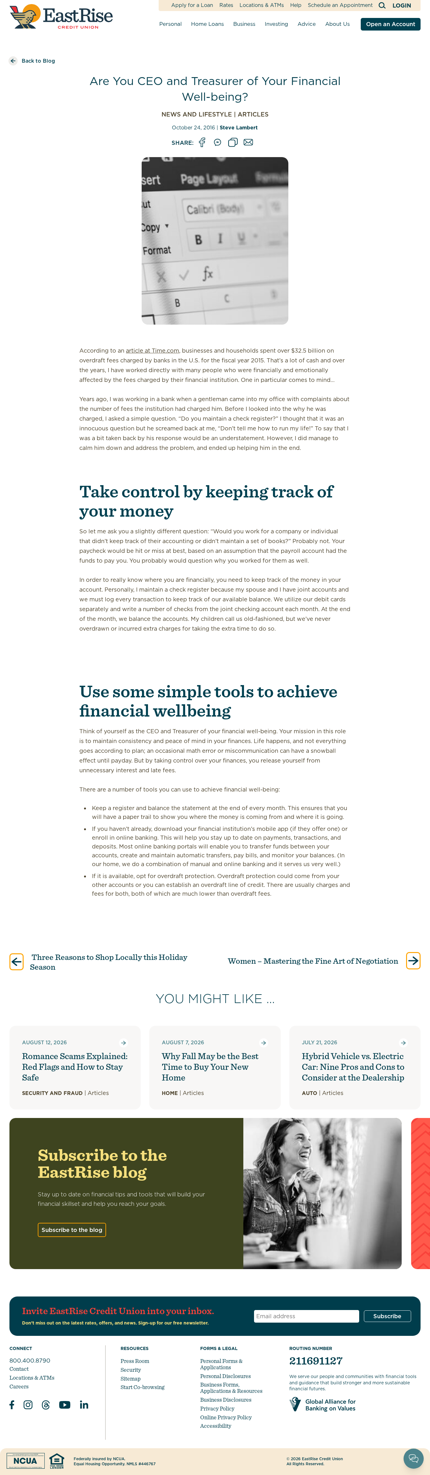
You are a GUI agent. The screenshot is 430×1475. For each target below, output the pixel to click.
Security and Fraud (52, 1093)
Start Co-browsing (142, 1387)
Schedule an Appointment (340, 5)
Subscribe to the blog (72, 1230)
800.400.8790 (29, 1360)
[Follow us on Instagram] (28, 1405)
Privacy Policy (217, 1408)
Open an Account (390, 24)
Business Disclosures (226, 1399)
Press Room (135, 1361)
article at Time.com (152, 350)
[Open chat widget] (414, 1459)
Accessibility (215, 1425)
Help (296, 5)
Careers (19, 1386)
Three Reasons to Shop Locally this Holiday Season (108, 962)
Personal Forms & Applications (221, 1364)
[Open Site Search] (382, 5)
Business (244, 24)
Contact (19, 1368)
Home (170, 1093)
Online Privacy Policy (226, 1417)
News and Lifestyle (196, 114)
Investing (276, 24)
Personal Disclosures (225, 1376)
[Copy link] (233, 143)
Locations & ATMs (262, 5)
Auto (309, 1093)
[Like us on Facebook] (11, 1405)
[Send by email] (248, 143)
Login (402, 5)
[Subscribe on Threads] (46, 1405)
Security (131, 1369)
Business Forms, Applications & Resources (231, 1387)
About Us (337, 24)
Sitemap (131, 1378)
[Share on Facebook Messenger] (217, 143)
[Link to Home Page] (61, 16)
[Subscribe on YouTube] (65, 1406)
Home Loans (207, 24)
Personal (170, 24)
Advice (306, 24)
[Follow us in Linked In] (84, 1405)
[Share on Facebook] (202, 143)
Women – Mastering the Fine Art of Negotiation (314, 961)
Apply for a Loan (192, 5)
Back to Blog (38, 61)
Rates (226, 5)
